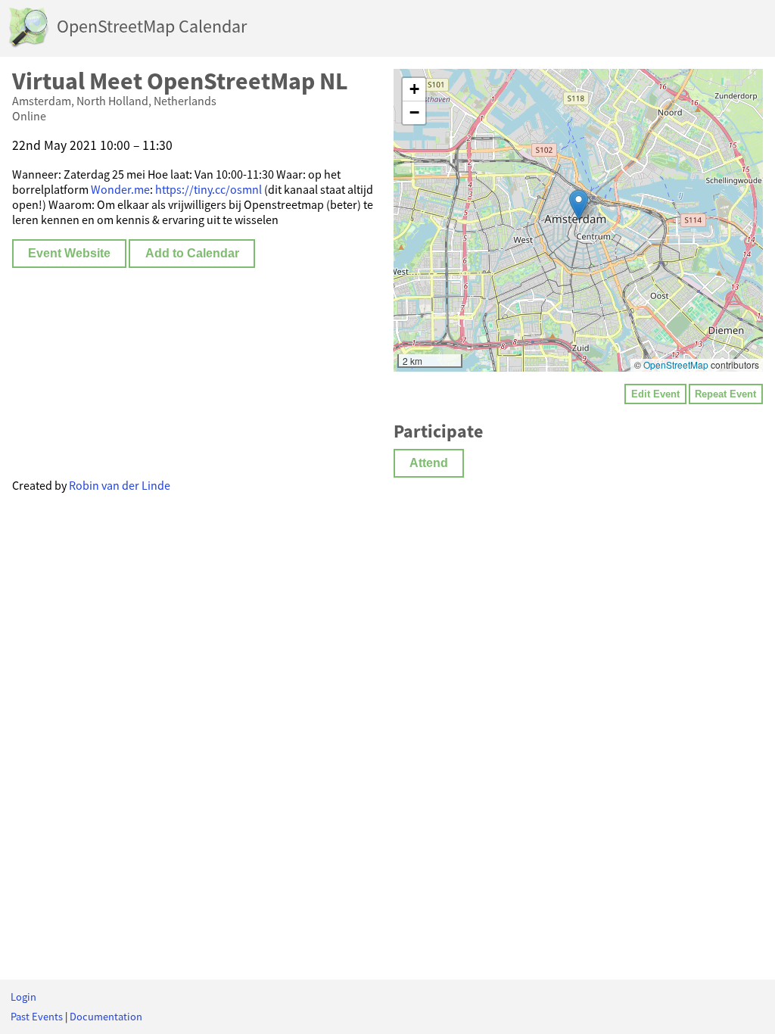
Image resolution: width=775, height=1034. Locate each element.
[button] (578, 204)
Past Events (37, 1016)
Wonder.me (120, 189)
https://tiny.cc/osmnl (208, 189)
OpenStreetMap (675, 364)
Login (23, 997)
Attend (428, 462)
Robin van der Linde (119, 485)
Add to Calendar (192, 253)
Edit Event (655, 394)
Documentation (106, 1016)
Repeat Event (725, 394)
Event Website (69, 253)
